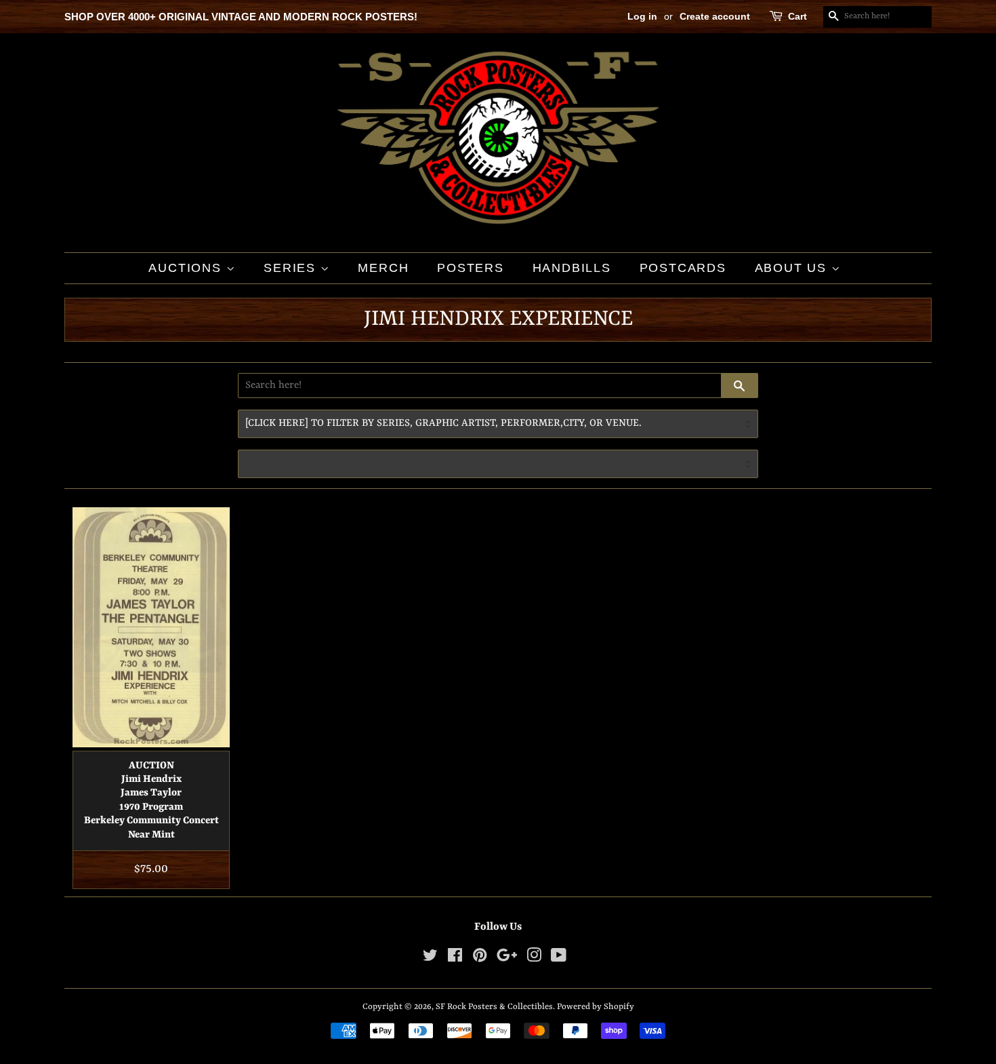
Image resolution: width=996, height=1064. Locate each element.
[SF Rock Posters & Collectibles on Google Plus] (507, 958)
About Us (793, 268)
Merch (383, 268)
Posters (470, 268)
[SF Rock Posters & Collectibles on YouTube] (558, 958)
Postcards (683, 268)
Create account (715, 16)
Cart (797, 16)
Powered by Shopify (595, 1007)
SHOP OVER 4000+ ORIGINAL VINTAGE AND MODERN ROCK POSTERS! (240, 16)
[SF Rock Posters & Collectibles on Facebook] (455, 958)
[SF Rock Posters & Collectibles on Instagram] (533, 958)
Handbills (572, 268)
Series (292, 268)
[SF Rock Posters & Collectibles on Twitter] (430, 958)
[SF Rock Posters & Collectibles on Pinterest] (479, 958)
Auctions (187, 268)
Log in (642, 16)
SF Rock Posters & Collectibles (494, 1007)
